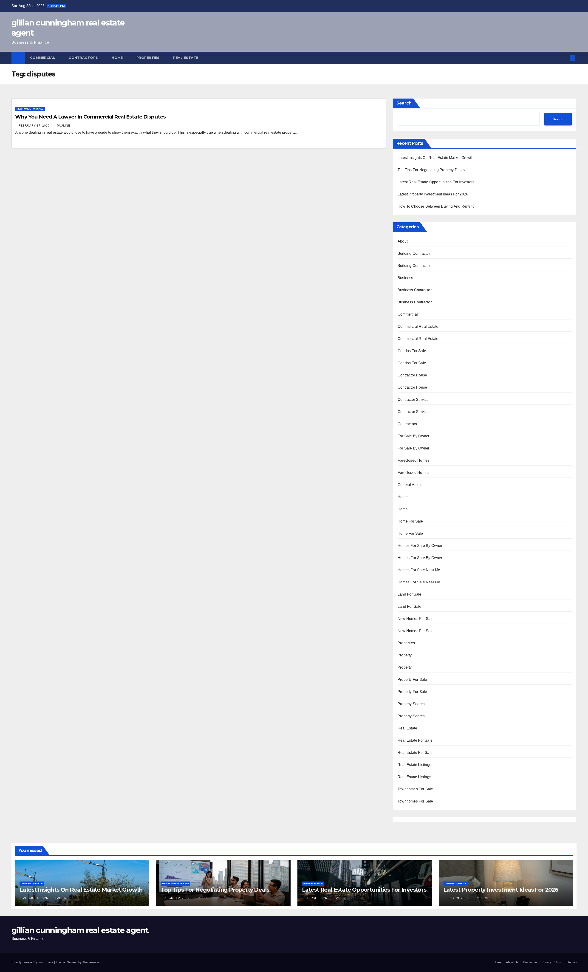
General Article (410, 485)
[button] (564, 57)
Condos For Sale (412, 351)
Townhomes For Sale (415, 789)
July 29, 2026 (458, 898)
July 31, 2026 (317, 898)
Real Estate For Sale (415, 740)
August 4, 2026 (36, 898)
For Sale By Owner (413, 436)
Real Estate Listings (414, 765)
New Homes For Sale (30, 108)
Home (118, 58)
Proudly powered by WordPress (32, 962)
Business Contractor (415, 290)
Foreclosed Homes (413, 460)
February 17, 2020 (35, 125)
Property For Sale (412, 679)
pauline (63, 125)
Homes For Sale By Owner (420, 546)
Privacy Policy (551, 962)
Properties (148, 58)
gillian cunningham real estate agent (79, 930)
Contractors (84, 58)
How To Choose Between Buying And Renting (436, 206)
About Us (512, 962)
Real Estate (186, 58)
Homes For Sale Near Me (419, 570)
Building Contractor (414, 253)
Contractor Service (413, 399)
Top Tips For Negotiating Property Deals (431, 170)
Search (404, 103)
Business (405, 278)
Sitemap (571, 962)
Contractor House (412, 375)
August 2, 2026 (177, 898)
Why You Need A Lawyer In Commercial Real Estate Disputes (90, 117)
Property (405, 655)
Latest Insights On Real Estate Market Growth (435, 158)
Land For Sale (409, 594)
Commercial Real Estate (418, 326)
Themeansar (90, 962)
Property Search (411, 704)
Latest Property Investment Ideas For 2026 (433, 194)
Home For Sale (410, 521)
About (402, 241)
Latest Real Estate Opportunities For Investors (436, 182)
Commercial (43, 58)
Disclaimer (530, 962)
